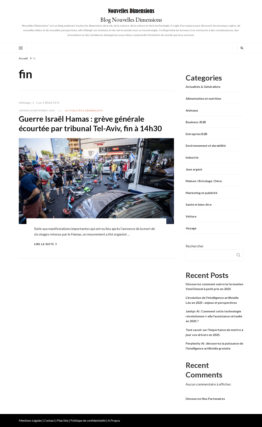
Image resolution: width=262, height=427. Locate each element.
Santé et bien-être (199, 204)
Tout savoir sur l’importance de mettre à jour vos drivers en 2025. (214, 332)
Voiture (191, 216)
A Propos (114, 420)
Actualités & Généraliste (84, 110)
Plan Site (62, 420)
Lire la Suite (44, 244)
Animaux (192, 110)
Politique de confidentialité (88, 420)
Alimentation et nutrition (203, 98)
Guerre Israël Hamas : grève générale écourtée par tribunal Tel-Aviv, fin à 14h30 (90, 123)
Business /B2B (196, 122)
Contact (49, 420)
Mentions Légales (30, 420)
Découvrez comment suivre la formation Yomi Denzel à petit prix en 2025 (214, 286)
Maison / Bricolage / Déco (204, 181)
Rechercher (195, 246)
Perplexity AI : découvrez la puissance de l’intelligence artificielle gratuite (214, 345)
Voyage (191, 228)
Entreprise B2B (196, 134)
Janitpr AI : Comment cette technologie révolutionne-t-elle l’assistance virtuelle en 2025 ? (214, 316)
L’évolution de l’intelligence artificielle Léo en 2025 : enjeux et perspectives (212, 300)
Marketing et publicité (201, 193)
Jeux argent (194, 169)
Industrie (192, 157)
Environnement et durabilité (206, 145)
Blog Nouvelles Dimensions (131, 19)
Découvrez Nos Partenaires (205, 398)
